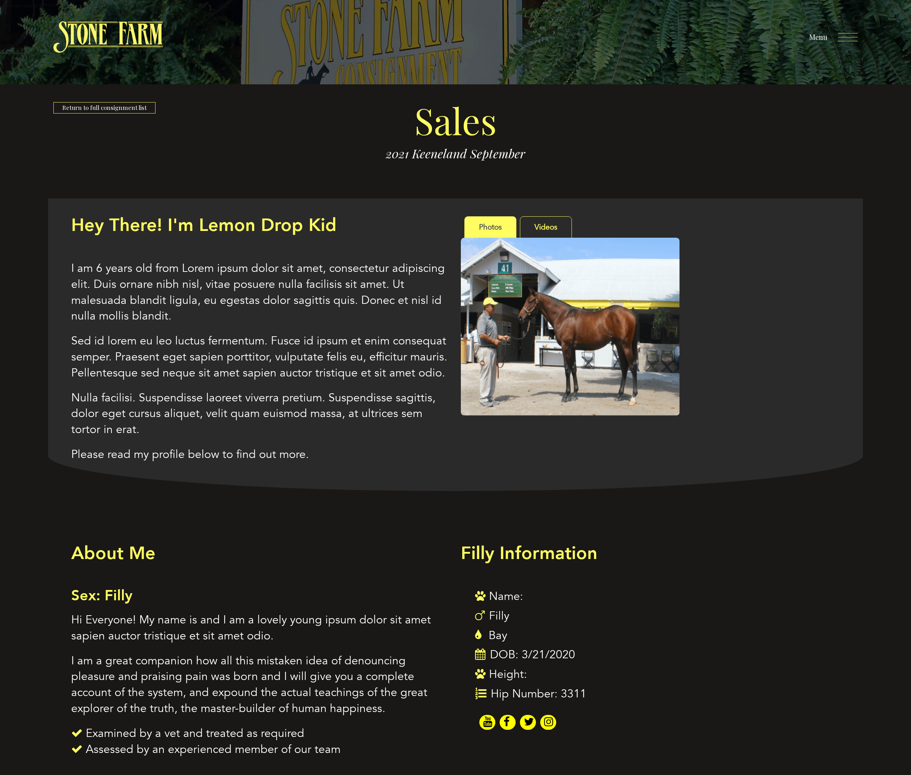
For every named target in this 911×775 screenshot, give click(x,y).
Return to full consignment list (104, 107)
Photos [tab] (490, 227)
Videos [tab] (546, 227)
